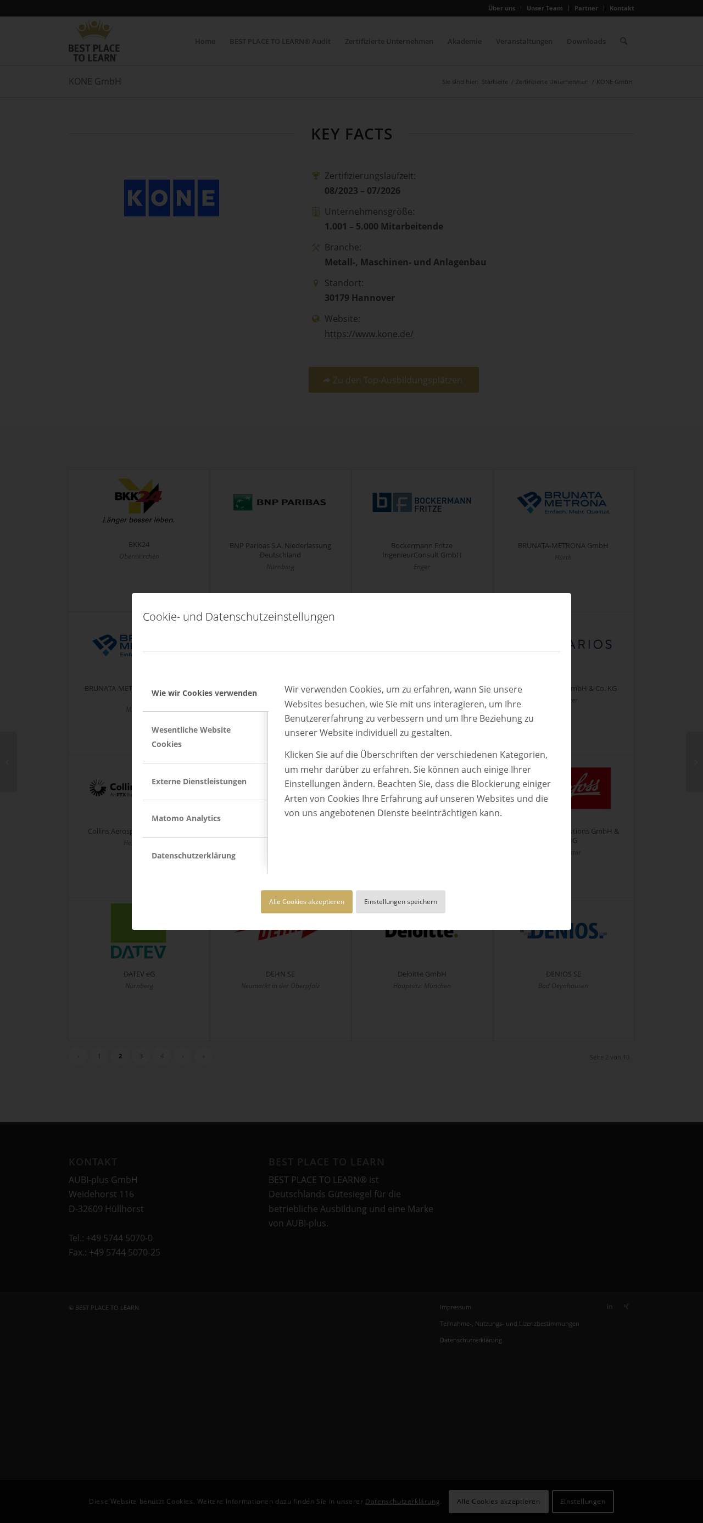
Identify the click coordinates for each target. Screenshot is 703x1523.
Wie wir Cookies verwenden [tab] (204, 693)
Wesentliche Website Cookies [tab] (191, 736)
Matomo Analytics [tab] (186, 818)
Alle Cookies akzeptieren (306, 901)
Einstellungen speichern (400, 901)
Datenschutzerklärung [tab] (194, 855)
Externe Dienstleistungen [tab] (199, 781)
